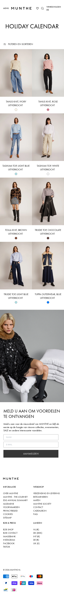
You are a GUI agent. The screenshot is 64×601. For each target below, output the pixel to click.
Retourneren (40, 496)
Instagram (9, 539)
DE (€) (36, 539)
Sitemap (7, 517)
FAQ (35, 514)
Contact (38, 507)
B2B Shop (8, 529)
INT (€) (36, 536)
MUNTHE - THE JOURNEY (15, 496)
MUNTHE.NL (15, 570)
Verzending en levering (46, 493)
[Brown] (16, 238)
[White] (48, 174)
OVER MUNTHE (10, 493)
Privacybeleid (10, 510)
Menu (6, 8)
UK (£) (36, 543)
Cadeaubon (39, 510)
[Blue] (48, 302)
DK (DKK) (37, 532)
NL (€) (36, 529)
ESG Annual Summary (15, 500)
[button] (37, 8)
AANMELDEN (31, 453)
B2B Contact (10, 532)
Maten (36, 500)
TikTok (6, 546)
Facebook (9, 543)
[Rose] (48, 109)
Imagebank (9, 536)
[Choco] (48, 238)
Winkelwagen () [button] (53, 8)
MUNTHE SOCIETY (42, 503)
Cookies (8, 514)
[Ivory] (16, 109)
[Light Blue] (16, 174)
